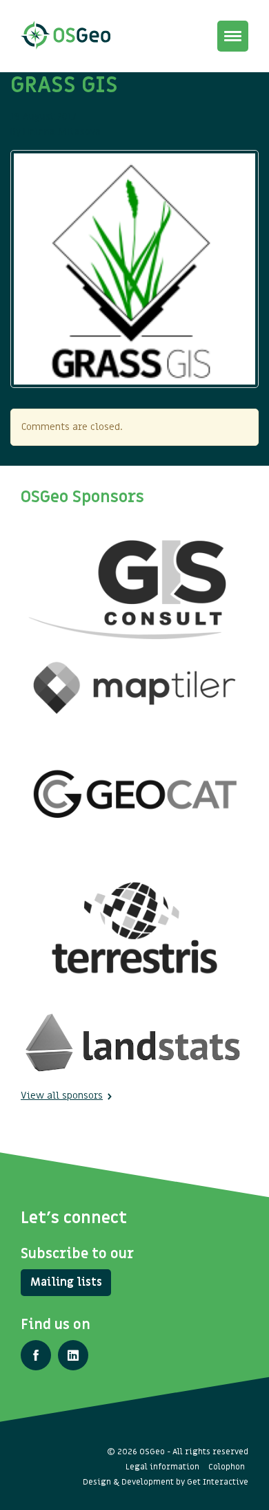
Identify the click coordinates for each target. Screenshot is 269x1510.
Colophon (226, 1466)
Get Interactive (217, 1481)
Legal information (162, 1466)
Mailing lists (66, 1282)
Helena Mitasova (62, 131)
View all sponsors (62, 1095)
